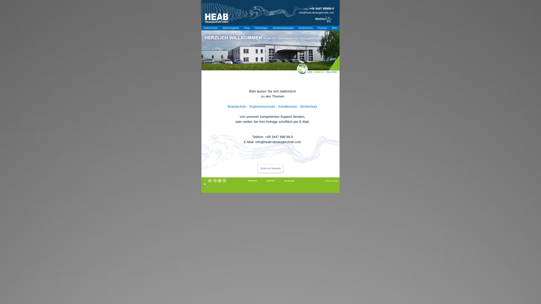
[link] (328, 19)
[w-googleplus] (205, 184)
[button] (210, 28)
